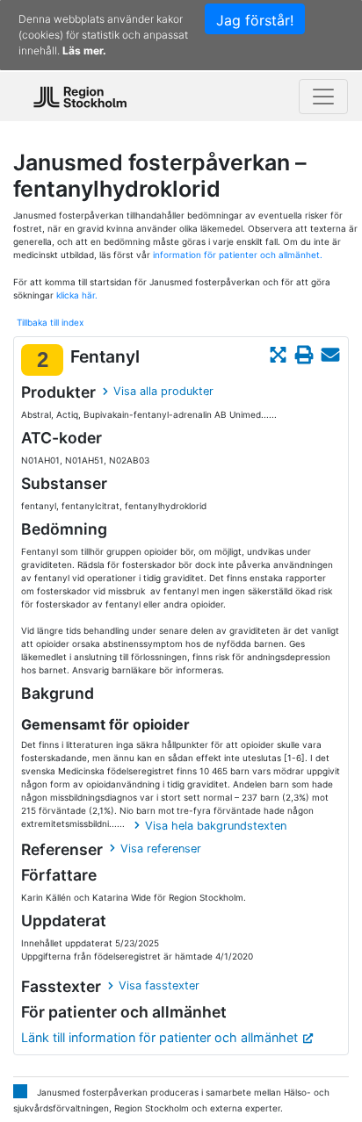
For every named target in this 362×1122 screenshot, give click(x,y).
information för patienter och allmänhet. (237, 254)
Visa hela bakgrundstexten (215, 825)
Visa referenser (160, 848)
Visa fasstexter (159, 985)
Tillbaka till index (50, 322)
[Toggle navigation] (323, 96)
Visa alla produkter (163, 391)
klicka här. (77, 295)
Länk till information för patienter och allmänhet (159, 1037)
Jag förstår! (254, 20)
